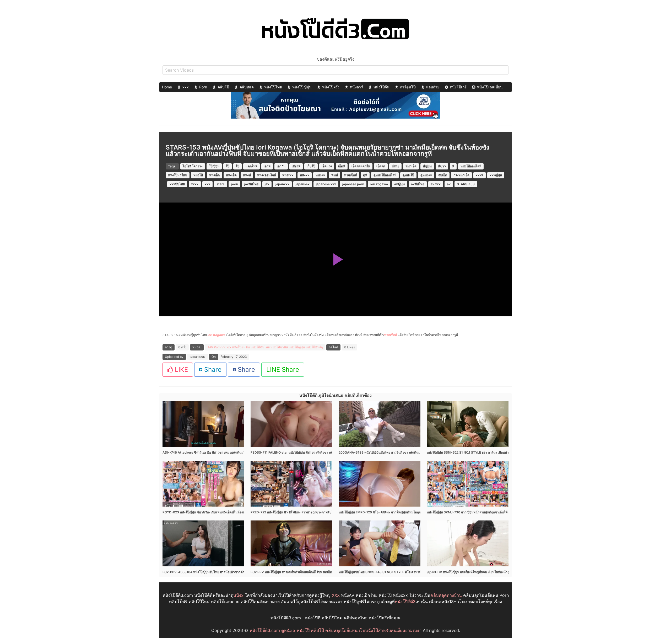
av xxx (436, 184)
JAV (210, 347)
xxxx (194, 184)
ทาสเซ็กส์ (350, 175)
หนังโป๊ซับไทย (260, 347)
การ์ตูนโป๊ (408, 87)
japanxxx (282, 184)
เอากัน (281, 166)
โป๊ (227, 166)
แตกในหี (251, 166)
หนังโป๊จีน (381, 87)
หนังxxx (288, 175)
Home (167, 87)
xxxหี (479, 175)
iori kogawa (379, 184)
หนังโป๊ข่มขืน (241, 347)
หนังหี (247, 175)
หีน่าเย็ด (410, 166)
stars (221, 184)
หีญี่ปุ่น (427, 166)
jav (267, 184)
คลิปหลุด (247, 87)
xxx (185, 87)
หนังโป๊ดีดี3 (405, 601)
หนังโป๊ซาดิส (279, 347)
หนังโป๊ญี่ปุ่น (302, 87)
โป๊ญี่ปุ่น (214, 166)
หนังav (320, 175)
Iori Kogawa (216, 335)
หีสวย (395, 166)
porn (234, 184)
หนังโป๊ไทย (273, 87)
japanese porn (353, 184)
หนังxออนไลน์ (266, 175)
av (449, 184)
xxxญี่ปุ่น (496, 175)
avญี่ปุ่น (399, 184)
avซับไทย (417, 184)
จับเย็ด (442, 175)
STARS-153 (466, 184)
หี (453, 166)
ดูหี (365, 175)
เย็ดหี (341, 166)
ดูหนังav (426, 175)
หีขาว (442, 166)
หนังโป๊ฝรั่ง (330, 87)
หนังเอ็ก (214, 175)
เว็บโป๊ (311, 166)
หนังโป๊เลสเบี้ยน (490, 87)
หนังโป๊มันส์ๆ (314, 347)
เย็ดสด (380, 166)
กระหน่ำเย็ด (461, 175)
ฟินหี (334, 175)
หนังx (238, 595)
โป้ (237, 166)
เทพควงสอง (197, 357)
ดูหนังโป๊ (408, 175)
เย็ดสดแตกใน (360, 166)
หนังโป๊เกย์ (458, 87)
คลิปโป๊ (223, 87)
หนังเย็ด (231, 175)
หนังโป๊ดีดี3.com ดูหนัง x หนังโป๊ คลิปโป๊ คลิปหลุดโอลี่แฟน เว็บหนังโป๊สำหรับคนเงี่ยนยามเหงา (335, 630)
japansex (303, 184)
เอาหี (267, 166)
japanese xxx (326, 184)
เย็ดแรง (327, 166)
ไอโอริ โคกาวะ (193, 166)
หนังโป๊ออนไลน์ (471, 166)
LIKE (180, 369)
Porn (203, 87)
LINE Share (282, 369)
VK (223, 347)
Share (211, 369)
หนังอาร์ (356, 87)
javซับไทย (251, 184)
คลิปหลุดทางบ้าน (446, 595)
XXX (336, 595)
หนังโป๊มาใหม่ (177, 175)
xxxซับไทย (177, 184)
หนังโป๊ (198, 175)
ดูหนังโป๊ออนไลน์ (385, 175)
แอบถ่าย (432, 87)
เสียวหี (296, 166)
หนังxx (304, 175)
